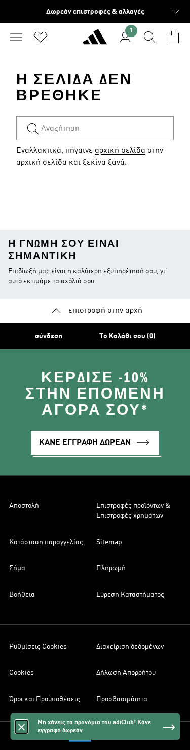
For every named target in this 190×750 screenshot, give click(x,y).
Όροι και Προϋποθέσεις (44, 699)
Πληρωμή (111, 568)
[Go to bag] (174, 37)
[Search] (149, 37)
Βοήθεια (22, 594)
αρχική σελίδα (120, 151)
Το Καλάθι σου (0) (127, 336)
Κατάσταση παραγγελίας (46, 542)
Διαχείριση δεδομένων (130, 646)
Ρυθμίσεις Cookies (38, 646)
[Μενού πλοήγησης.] (16, 37)
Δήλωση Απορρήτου (126, 672)
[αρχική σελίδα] (95, 41)
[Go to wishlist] (40, 37)
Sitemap (109, 542)
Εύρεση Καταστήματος (130, 594)
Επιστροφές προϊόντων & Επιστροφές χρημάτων (133, 510)
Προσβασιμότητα (121, 699)
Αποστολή (24, 505)
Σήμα (17, 568)
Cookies (21, 672)
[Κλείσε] (21, 726)
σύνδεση (48, 336)
